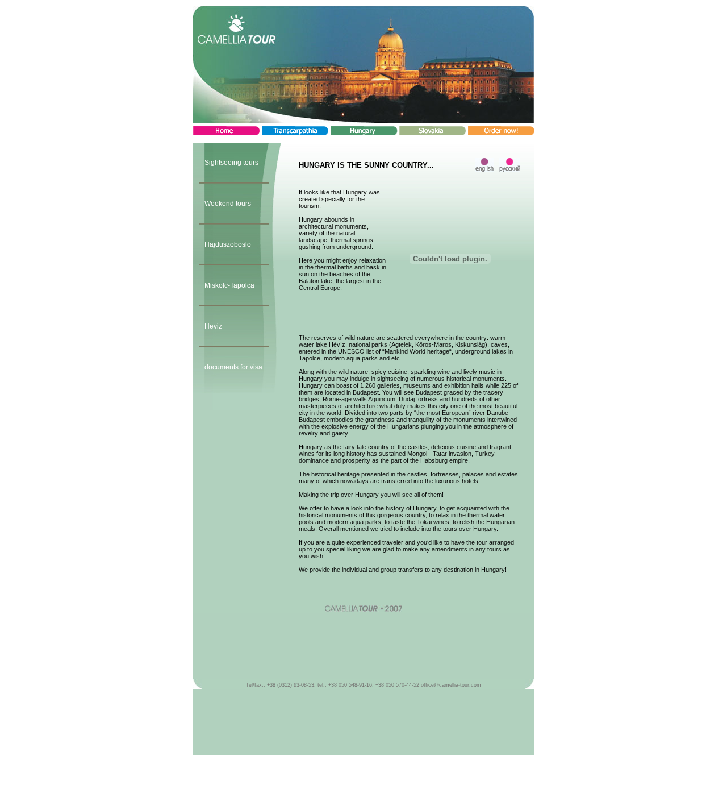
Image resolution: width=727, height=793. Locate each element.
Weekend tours (227, 203)
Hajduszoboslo (227, 244)
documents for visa (233, 367)
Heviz (213, 326)
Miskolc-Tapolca (229, 285)
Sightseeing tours (231, 163)
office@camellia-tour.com (451, 685)
